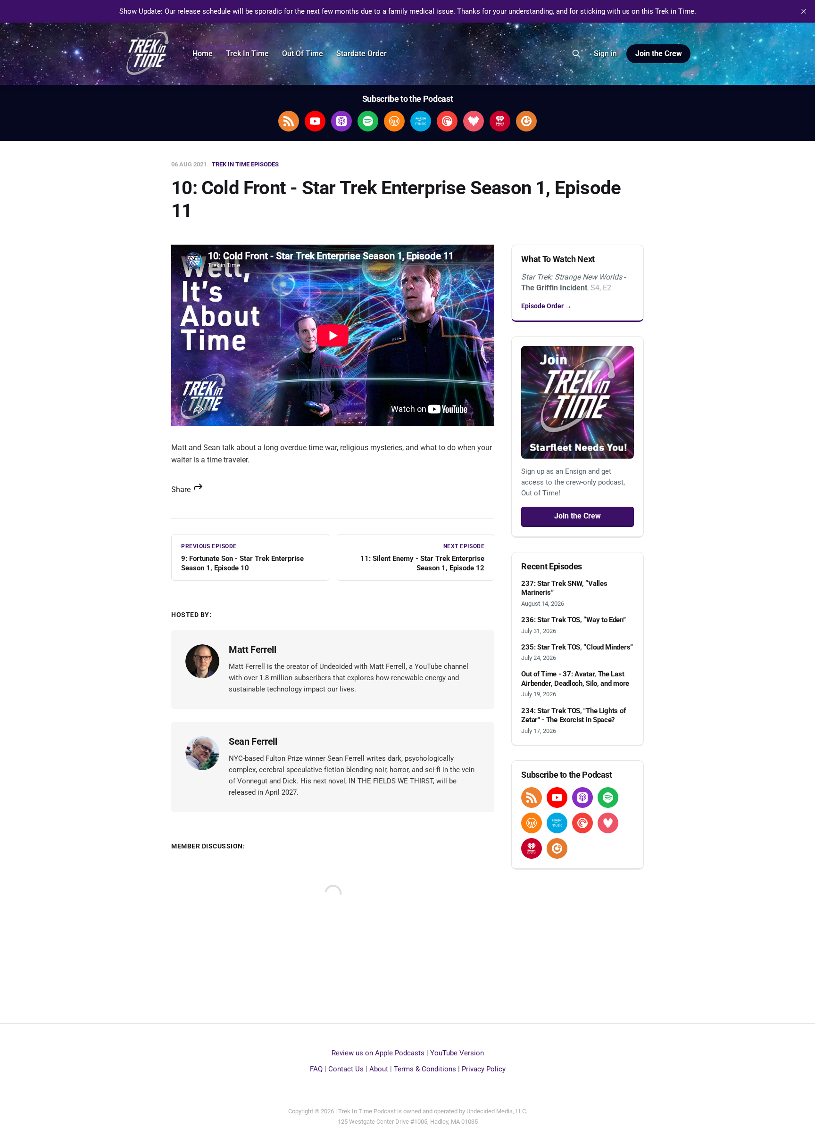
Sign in (605, 53)
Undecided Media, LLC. (496, 1111)
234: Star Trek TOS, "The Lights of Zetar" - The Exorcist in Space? (573, 715)
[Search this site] (576, 54)
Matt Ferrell (252, 649)
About (378, 1069)
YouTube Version (457, 1053)
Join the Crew (658, 53)
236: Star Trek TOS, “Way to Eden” (573, 620)
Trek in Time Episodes (245, 164)
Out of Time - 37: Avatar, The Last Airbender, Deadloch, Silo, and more (575, 679)
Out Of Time (302, 53)
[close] (803, 11)
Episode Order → (546, 306)
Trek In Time (247, 53)
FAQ (316, 1069)
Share (181, 489)
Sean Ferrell (253, 741)
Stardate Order (361, 53)
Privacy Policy (484, 1069)
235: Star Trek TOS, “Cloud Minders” (577, 647)
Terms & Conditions (425, 1069)
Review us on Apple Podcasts (378, 1053)
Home (202, 53)
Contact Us (346, 1069)
